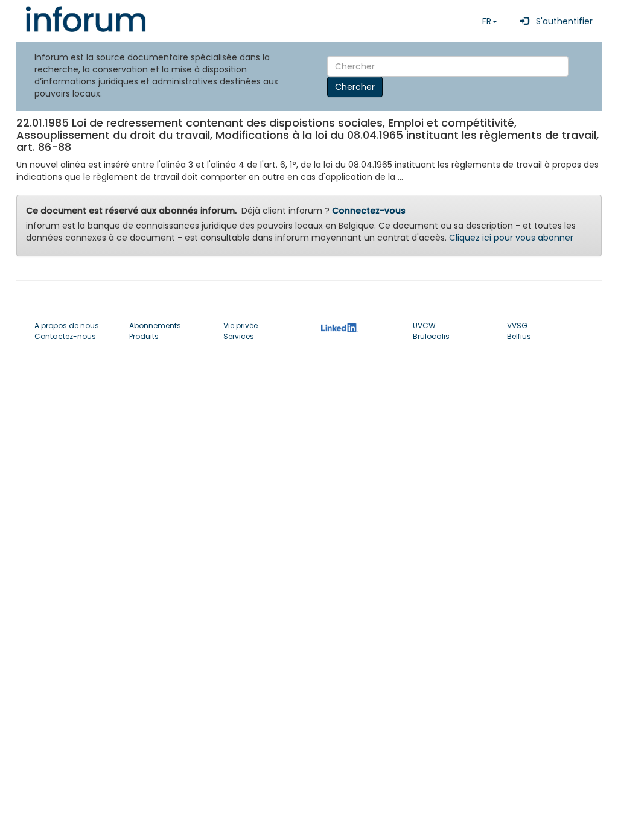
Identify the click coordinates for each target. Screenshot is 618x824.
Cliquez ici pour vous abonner (511, 238)
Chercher (355, 87)
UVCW (424, 325)
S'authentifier (561, 21)
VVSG (517, 325)
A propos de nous (66, 325)
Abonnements (155, 325)
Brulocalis (431, 336)
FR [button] (486, 21)
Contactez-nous (65, 336)
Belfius (519, 336)
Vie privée (240, 325)
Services (238, 336)
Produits (144, 336)
